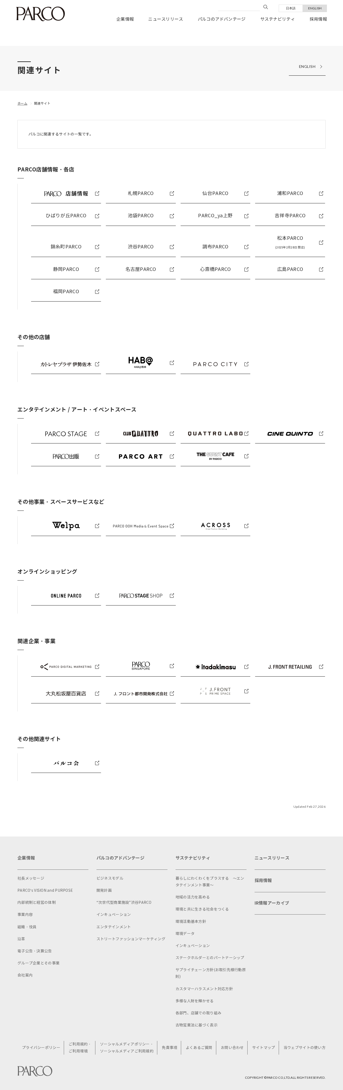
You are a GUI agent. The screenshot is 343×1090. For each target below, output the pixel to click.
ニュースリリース (165, 19)
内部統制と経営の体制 (36, 902)
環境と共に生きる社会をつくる (202, 909)
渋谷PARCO (141, 247)
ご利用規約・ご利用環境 (80, 1047)
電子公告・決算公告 (34, 951)
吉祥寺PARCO (290, 216)
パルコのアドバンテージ (222, 19)
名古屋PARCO (140, 269)
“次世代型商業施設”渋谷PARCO (124, 902)
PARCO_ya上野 (215, 216)
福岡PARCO (66, 292)
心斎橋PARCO (215, 269)
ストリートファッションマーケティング (130, 939)
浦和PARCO (290, 193)
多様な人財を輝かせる (195, 1001)
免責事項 (169, 1047)
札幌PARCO (141, 193)
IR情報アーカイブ (272, 903)
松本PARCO (290, 242)
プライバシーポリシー (41, 1047)
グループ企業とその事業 (38, 963)
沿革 (21, 939)
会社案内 (25, 975)
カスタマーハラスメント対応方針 (204, 989)
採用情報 (318, 19)
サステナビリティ (277, 19)
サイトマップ (263, 1047)
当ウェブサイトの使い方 (305, 1047)
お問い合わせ (232, 1047)
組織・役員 (26, 927)
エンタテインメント (113, 927)
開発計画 (104, 890)
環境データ (185, 933)
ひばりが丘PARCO (66, 216)
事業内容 (25, 914)
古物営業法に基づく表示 (197, 1025)
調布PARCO (215, 247)
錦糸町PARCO (66, 247)
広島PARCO (290, 269)
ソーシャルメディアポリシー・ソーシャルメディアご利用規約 (127, 1047)
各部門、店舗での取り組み (198, 1013)
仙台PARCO (215, 193)
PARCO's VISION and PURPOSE (45, 890)
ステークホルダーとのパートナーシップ (210, 958)
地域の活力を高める (193, 897)
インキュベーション (113, 914)
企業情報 (125, 19)
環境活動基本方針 (191, 921)
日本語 (291, 8)
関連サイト (42, 103)
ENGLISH (315, 8)
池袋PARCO (141, 216)
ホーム (22, 103)
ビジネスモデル (109, 878)
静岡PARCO (66, 269)
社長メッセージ (30, 878)
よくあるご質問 (199, 1047)
